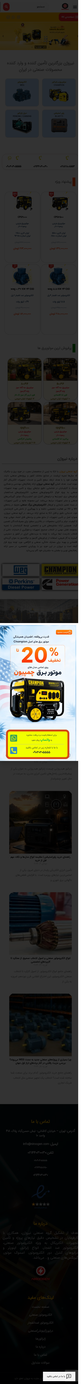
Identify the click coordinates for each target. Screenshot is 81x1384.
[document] (39, 692)
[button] (5, 628)
